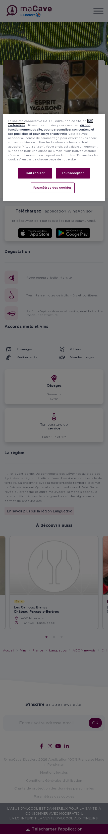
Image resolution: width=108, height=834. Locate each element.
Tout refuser (35, 172)
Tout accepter (73, 172)
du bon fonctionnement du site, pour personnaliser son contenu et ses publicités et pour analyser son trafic (51, 129)
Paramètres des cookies (52, 187)
